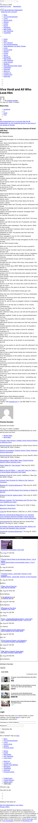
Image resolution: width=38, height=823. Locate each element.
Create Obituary (9, 780)
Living (6, 18)
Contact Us (7, 73)
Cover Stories (8, 62)
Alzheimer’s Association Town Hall (12, 550)
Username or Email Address (9, 722)
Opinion (6, 22)
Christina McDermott (15, 485)
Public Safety (4, 465)
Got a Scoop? (12, 12)
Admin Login (7, 783)
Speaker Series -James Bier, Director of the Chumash (19, 577)
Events (6, 24)
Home (6, 39)
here (17, 717)
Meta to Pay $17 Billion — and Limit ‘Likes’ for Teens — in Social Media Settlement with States (18, 471)
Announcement (5, 445)
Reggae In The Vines (8, 609)
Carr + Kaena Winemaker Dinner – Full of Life (16, 620)
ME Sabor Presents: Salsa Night (11, 652)
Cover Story (8, 758)
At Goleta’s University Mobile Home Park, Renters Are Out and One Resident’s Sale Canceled (18, 527)
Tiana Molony (10, 505)
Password (3, 726)
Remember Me (7, 729)
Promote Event (9, 748)
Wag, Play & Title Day (8, 587)
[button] (19, 679)
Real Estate (7, 29)
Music (2, 505)
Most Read (7, 437)
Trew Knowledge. (8, 821)
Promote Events (9, 772)
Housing (3, 531)
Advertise (7, 69)
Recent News (8, 435)
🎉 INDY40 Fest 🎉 (7, 598)
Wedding (6, 64)
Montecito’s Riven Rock (8, 508)
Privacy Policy (4, 807)
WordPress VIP (27, 821)
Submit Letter (8, 782)
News (5, 15)
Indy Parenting (8, 31)
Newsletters (17, 6)
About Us (7, 71)
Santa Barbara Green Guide (13, 66)
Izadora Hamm (18, 495)
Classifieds (7, 33)
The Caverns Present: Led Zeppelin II (13, 642)
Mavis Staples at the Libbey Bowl (12, 631)
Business (3, 485)
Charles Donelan (12, 100)
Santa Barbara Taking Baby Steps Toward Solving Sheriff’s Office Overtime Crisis (16, 461)
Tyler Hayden (15, 465)
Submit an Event (5, 6)
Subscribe (4, 12)
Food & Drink (8, 20)
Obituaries (7, 27)
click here (30, 819)
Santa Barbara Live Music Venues (15, 46)
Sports (6, 25)
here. (18, 735)
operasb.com (13, 401)
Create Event (8, 74)
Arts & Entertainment (11, 17)
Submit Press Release (11, 765)
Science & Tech (5, 475)
